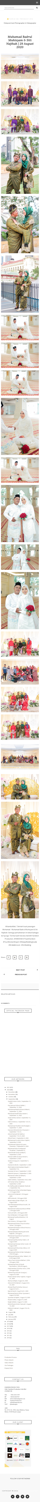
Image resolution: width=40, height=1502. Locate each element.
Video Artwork (9, 1363)
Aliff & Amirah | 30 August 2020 (17, 1198)
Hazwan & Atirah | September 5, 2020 (19, 1165)
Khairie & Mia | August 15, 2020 (17, 1300)
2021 (8, 1087)
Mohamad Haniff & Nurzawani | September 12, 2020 (18, 1114)
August (10, 1312)
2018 (8, 1324)
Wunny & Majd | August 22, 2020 (18, 1281)
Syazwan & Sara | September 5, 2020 (19, 1171)
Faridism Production (28, 1491)
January (11, 1319)
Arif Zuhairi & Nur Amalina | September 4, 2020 (16, 1183)
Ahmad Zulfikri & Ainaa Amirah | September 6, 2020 (18, 1157)
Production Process (11, 1357)
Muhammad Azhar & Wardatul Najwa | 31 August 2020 (19, 1191)
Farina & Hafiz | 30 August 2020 (17, 1213)
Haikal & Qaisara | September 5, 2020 (19, 1173)
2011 (8, 1335)
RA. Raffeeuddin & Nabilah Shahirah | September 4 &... (19, 1187)
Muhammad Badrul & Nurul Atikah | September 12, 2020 (19, 1110)
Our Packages (9, 1365)
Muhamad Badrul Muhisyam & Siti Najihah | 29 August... (18, 1232)
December (11, 1092)
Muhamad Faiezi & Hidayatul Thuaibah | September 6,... (17, 1149)
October (11, 1097)
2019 (8, 1321)
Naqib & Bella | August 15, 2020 (17, 1302)
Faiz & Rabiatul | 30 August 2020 (18, 1215)
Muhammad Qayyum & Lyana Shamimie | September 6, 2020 (18, 1145)
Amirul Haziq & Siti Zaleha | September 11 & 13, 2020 (16, 1135)
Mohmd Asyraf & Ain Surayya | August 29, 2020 (17, 1273)
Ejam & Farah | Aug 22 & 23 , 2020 (18, 1291)
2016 (8, 1328)
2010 (8, 1338)
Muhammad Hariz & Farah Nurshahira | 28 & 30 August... (18, 1265)
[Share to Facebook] (8, 957)
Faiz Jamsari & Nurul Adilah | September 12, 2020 (16, 1106)
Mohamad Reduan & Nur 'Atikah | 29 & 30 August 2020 (19, 1257)
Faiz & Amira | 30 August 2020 (17, 1221)
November (11, 1094)
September (12, 1099)
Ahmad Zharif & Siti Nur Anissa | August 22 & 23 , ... (18, 1288)
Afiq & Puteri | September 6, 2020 (18, 1138)
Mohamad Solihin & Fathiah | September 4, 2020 (17, 1176)
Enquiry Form (9, 1368)
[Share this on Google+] (21, 957)
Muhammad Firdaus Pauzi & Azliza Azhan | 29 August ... (18, 1224)
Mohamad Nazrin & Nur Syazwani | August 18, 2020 (19, 1294)
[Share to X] (15, 957)
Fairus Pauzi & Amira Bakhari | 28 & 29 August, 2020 (19, 1261)
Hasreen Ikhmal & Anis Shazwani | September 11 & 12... (18, 1131)
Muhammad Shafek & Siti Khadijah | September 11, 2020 (19, 1127)
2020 (8, 1090)
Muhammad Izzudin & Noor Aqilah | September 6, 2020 (19, 1141)
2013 (8, 1333)
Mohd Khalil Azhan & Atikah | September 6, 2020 (17, 1153)
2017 (8, 1326)
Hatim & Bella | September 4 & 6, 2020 (19, 1180)
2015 (8, 1331)
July (9, 1315)
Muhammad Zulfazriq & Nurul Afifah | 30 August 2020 (19, 1209)
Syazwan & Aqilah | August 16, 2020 (19, 1297)
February (11, 1317)
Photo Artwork (9, 1360)
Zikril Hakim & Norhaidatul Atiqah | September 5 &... (18, 1168)
